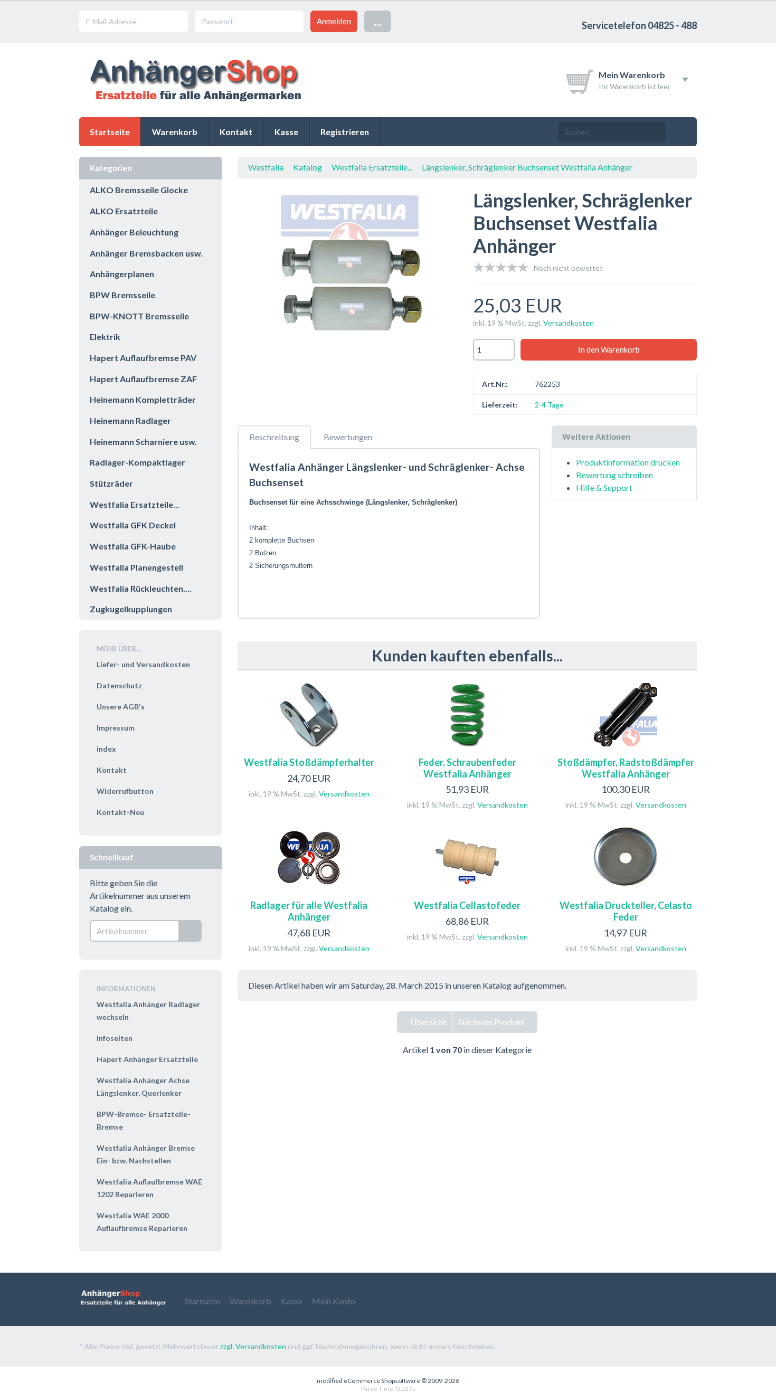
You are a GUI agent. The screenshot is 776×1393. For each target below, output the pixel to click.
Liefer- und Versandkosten (143, 664)
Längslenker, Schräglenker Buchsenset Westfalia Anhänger (527, 167)
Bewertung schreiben (614, 475)
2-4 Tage (549, 404)
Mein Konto (333, 1301)
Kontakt (236, 132)
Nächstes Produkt (492, 1022)
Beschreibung (274, 437)
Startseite (110, 132)
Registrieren (344, 132)
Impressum (116, 727)
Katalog (307, 167)
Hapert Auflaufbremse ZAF (143, 379)
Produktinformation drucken (628, 462)
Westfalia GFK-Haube (133, 546)
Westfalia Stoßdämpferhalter (309, 762)
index (106, 748)
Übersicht (428, 1022)
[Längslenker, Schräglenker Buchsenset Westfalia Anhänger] (349, 269)
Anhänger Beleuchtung (134, 232)
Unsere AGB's (121, 706)
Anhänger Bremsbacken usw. (146, 253)
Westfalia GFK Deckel (133, 525)
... (378, 21)
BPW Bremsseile (122, 295)
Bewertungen (348, 437)
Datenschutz (119, 685)
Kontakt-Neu (120, 812)
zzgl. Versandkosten (253, 1346)
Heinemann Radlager (130, 420)
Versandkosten (568, 322)
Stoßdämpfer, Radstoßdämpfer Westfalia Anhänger (625, 768)
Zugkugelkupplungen (131, 609)
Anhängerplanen (122, 274)
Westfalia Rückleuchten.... (141, 588)
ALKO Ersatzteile (124, 211)
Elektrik (105, 336)
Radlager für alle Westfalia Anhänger (308, 911)
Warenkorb (174, 132)
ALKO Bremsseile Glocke (139, 190)
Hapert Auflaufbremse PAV (143, 358)
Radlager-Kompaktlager (137, 462)
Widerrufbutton (125, 790)
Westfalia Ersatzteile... (372, 167)
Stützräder (111, 483)
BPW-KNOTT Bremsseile (139, 316)
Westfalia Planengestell (136, 567)
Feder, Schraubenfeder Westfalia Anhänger (467, 768)
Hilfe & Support (604, 487)
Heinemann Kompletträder (143, 399)
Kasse (286, 132)
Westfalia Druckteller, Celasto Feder (626, 911)
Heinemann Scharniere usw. (143, 442)
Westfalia (265, 167)
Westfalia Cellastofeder (467, 905)
